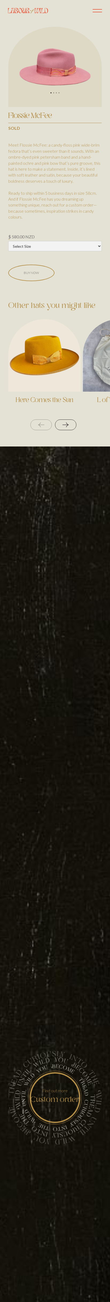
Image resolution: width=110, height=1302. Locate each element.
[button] (51, 92)
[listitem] (44, 369)
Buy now (31, 273)
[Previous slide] (41, 424)
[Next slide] (65, 424)
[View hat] (44, 355)
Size (9, 239)
